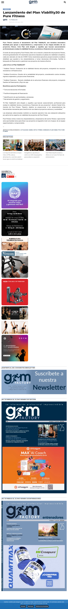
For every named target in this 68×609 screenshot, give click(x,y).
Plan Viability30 (55, 130)
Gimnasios (46, 130)
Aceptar (23, 606)
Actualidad (24, 130)
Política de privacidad (42, 606)
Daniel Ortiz (33, 130)
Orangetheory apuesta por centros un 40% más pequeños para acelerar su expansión (33, 155)
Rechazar (30, 606)
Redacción (14, 20)
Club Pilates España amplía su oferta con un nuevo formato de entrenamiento (55, 155)
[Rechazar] (66, 604)
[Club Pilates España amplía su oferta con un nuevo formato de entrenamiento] (55, 145)
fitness (40, 130)
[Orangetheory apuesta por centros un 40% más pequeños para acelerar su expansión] (34, 145)
